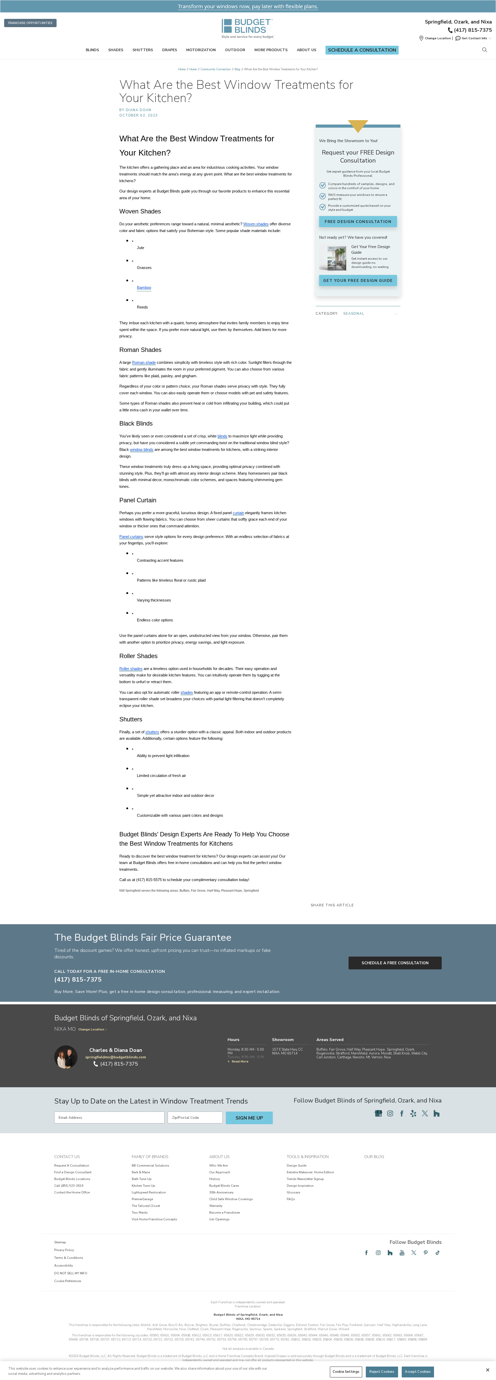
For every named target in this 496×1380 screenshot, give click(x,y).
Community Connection (215, 69)
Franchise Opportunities (30, 23)
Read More (240, 1061)
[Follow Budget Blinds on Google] (378, 1113)
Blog (237, 69)
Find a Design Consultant (72, 1172)
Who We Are (218, 1165)
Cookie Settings (346, 1371)
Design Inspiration (300, 1186)
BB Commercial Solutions (150, 1165)
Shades (115, 50)
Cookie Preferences (67, 1281)
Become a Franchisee (224, 1213)
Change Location (91, 1029)
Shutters (143, 50)
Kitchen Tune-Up (143, 1186)
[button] (435, 38)
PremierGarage (142, 1199)
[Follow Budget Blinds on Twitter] (425, 1113)
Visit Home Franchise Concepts (154, 1219)
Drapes (169, 50)
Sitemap (60, 1242)
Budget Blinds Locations (72, 1179)
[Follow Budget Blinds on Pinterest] (426, 1252)
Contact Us (67, 1157)
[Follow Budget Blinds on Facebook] (402, 1113)
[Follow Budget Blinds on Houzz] (436, 1113)
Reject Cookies (381, 1371)
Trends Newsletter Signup (305, 1179)
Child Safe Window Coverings (231, 1199)
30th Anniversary (221, 1192)
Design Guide (296, 1165)
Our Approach (219, 1172)
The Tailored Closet (146, 1206)
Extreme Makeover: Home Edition (310, 1172)
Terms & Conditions (68, 1258)
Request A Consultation (71, 1165)
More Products (271, 50)
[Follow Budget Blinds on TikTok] (437, 1252)
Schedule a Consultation (362, 50)
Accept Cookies (418, 1371)
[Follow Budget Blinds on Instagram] (390, 1113)
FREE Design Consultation (358, 221)
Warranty (215, 1206)
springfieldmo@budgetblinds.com (115, 1057)
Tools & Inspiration (308, 1157)
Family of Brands (150, 1157)
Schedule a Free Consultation (395, 963)
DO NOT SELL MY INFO (70, 1273)
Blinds (92, 50)
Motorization (201, 50)
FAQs (291, 1199)
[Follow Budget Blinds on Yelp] (413, 1113)
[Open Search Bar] (484, 50)
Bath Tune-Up (142, 1179)
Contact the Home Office (72, 1192)
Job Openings (219, 1219)
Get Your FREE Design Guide (358, 280)
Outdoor (235, 50)
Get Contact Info (474, 38)
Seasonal (354, 313)
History (214, 1179)
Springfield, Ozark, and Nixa (458, 22)
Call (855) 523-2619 (68, 1186)
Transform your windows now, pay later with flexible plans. (248, 6)
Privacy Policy (64, 1250)
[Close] (487, 1370)
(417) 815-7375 (473, 30)
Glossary (293, 1192)
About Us (306, 50)
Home (181, 69)
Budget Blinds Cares (224, 1186)
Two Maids (140, 1213)
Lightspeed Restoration (149, 1192)
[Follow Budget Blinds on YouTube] (402, 1252)
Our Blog (374, 1157)
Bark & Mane (141, 1172)
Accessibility (63, 1265)
